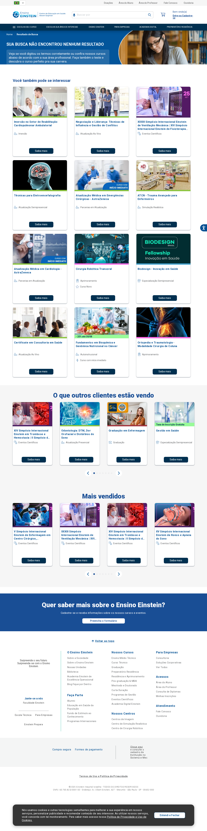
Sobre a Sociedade (77, 658)
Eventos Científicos (122, 699)
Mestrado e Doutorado (124, 685)
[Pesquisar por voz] (74, 15)
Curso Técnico (119, 662)
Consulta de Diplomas (168, 691)
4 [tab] (103, 473)
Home (9, 34)
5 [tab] (106, 473)
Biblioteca (72, 671)
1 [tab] (94, 473)
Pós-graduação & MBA (124, 681)
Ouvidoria (188, 3)
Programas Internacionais (81, 721)
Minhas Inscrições (166, 696)
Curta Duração (120, 690)
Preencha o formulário (103, 620)
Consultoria (162, 658)
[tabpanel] (32, 433)
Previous (88, 473)
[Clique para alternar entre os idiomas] (19, 2)
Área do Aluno (126, 3)
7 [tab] (111, 473)
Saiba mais (41, 150)
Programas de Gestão (124, 694)
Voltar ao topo (104, 641)
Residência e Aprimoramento (128, 676)
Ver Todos (161, 667)
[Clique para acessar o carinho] (163, 15)
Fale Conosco (170, 3)
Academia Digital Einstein (126, 704)
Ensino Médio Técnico (124, 658)
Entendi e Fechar (170, 815)
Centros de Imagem (123, 719)
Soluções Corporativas (168, 662)
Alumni (71, 701)
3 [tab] (100, 473)
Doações (108, 3)
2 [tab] (97, 473)
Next (119, 473)
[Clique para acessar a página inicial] (39, 18)
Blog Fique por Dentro (79, 684)
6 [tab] (108, 473)
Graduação (118, 667)
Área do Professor (148, 3)
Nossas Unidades (77, 667)
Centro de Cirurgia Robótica (127, 728)
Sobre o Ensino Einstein (80, 662)
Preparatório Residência (125, 671)
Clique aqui (136, 747)
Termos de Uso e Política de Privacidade (103, 776)
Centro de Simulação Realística (129, 723)
